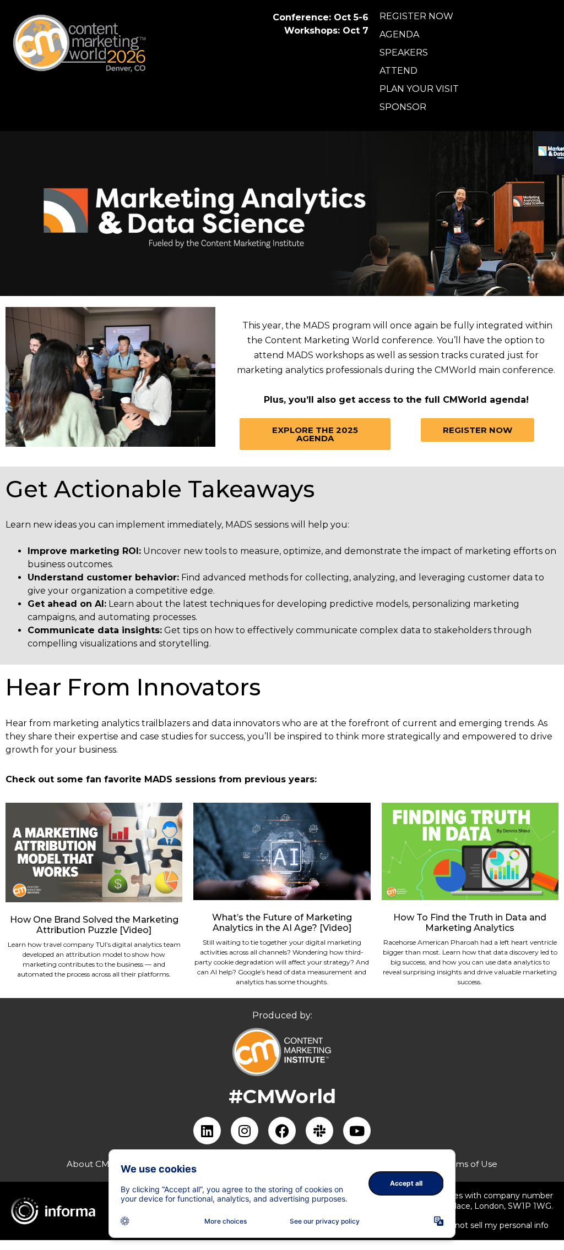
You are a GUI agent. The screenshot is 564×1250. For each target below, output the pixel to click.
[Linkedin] (207, 1130)
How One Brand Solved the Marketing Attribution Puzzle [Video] (94, 924)
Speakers (403, 52)
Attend (398, 70)
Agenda (399, 34)
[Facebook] (282, 1130)
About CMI (89, 1164)
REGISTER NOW (416, 16)
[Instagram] (244, 1130)
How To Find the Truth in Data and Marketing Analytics (469, 922)
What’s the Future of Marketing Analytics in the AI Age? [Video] (282, 922)
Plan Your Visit (419, 89)
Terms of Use (469, 1164)
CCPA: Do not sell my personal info (482, 1225)
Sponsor (402, 107)
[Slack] (319, 1130)
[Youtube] (357, 1130)
